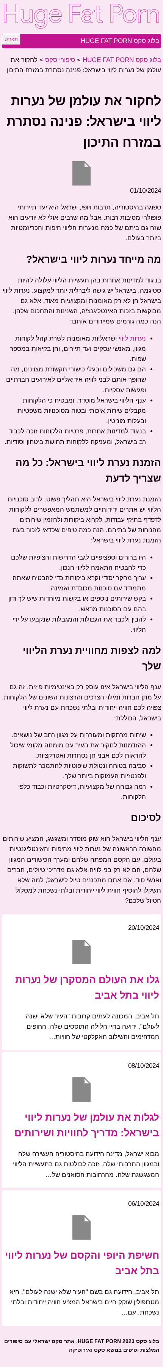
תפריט (11, 39)
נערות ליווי (132, 338)
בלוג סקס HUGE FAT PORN (120, 40)
